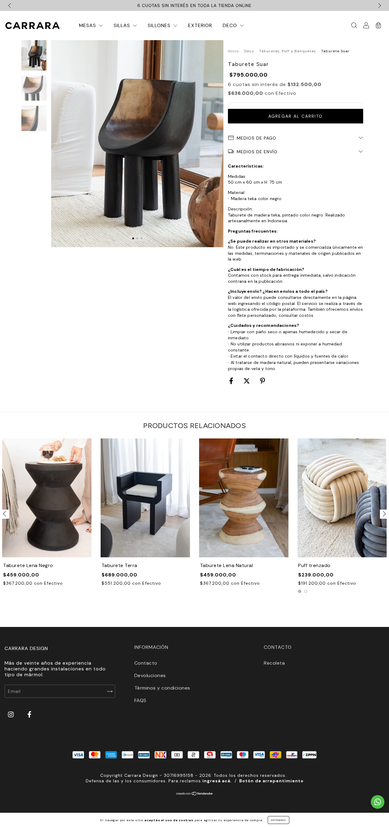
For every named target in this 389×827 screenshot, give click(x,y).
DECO (231, 25)
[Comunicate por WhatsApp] (377, 802)
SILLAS (123, 25)
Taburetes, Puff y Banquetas (287, 51)
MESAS (88, 25)
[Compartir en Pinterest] (262, 381)
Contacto (145, 663)
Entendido (278, 820)
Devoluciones (150, 675)
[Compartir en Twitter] (247, 381)
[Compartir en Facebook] (232, 381)
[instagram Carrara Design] (12, 714)
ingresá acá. (217, 781)
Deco (249, 51)
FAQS (140, 700)
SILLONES (160, 25)
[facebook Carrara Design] (29, 714)
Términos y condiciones (162, 688)
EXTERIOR (200, 25)
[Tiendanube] (195, 794)
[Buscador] (354, 25)
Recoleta (274, 663)
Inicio (233, 51)
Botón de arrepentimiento (271, 781)
